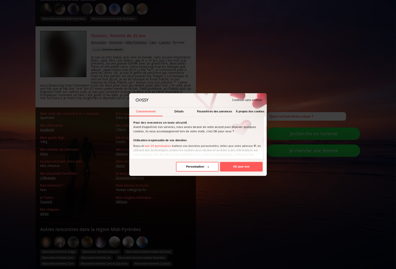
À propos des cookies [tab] (250, 111)
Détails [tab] (179, 111)
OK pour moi (241, 166)
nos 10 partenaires (158, 146)
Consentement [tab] (146, 111)
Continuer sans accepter (247, 100)
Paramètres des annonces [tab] (214, 111)
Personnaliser (195, 166)
